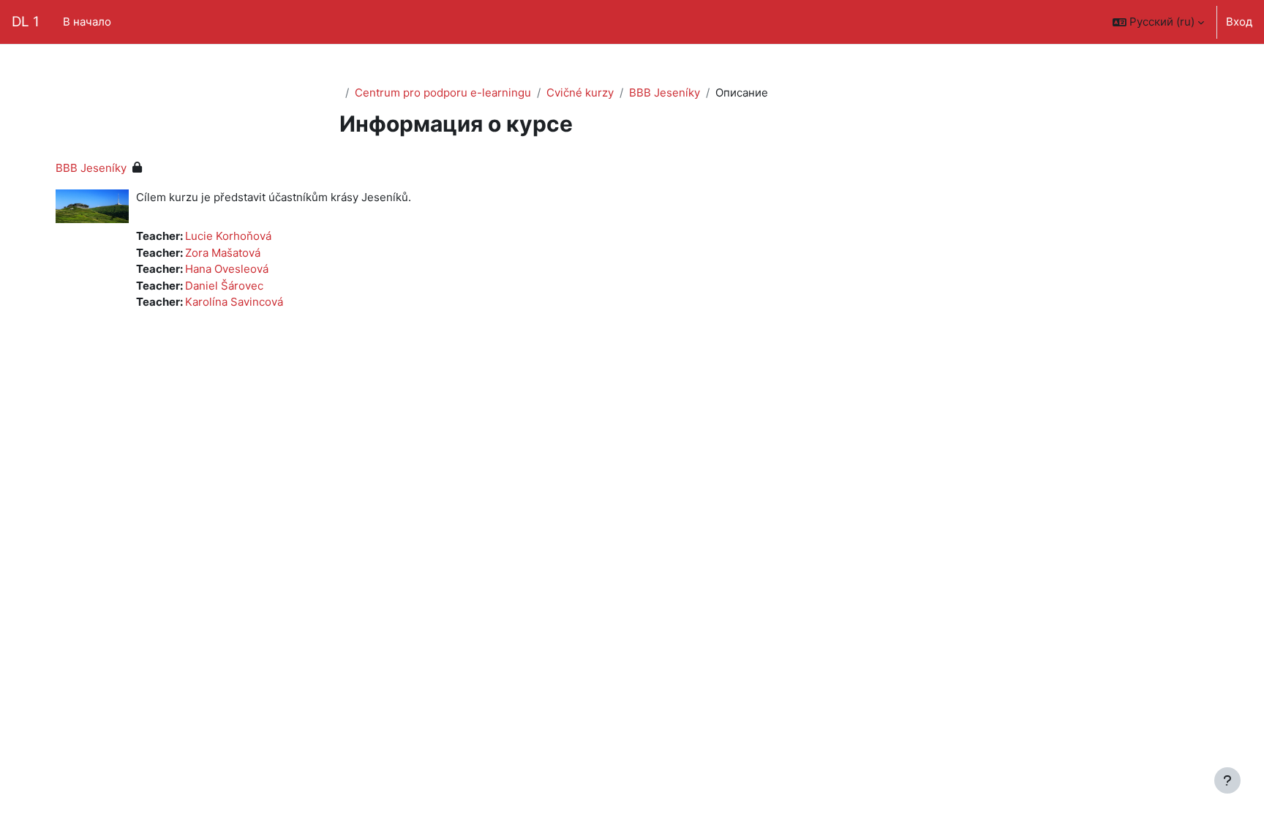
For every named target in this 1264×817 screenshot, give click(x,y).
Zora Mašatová (222, 253)
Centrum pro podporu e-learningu (443, 92)
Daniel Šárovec (224, 286)
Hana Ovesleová (226, 269)
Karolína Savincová (234, 302)
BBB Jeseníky (664, 92)
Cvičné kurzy (580, 92)
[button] (1158, 22)
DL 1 (26, 21)
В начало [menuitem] (87, 22)
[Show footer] (1227, 780)
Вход (1239, 22)
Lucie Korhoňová (228, 236)
